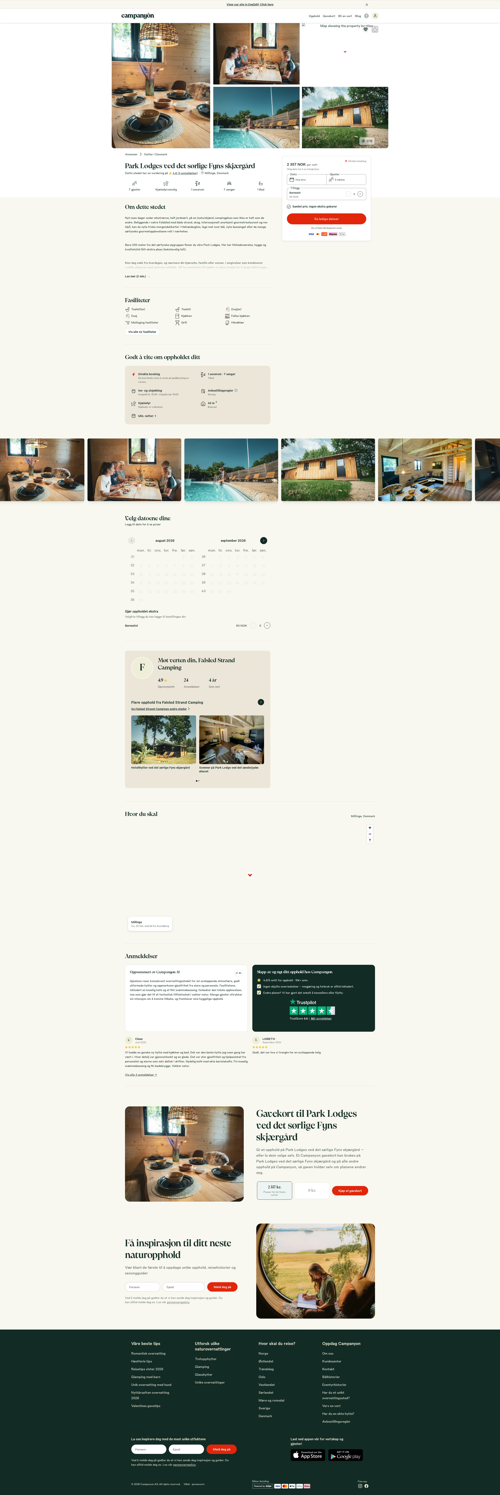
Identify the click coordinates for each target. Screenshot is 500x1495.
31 (141, 600)
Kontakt (328, 1369)
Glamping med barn (145, 1377)
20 (166, 583)
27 (166, 591)
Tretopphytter (206, 1359)
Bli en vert (345, 15)
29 (183, 591)
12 (158, 574)
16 (192, 574)
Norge (263, 1353)
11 (149, 574)
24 (141, 591)
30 (192, 591)
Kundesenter (331, 1361)
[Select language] (366, 15)
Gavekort (329, 15)
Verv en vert (331, 1406)
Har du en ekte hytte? (338, 1413)
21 (175, 583)
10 (141, 574)
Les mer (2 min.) (135, 276)
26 (158, 591)
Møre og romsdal (271, 1400)
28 (175, 591)
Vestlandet (267, 1384)
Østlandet (266, 1361)
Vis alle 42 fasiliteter (142, 331)
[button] (307, 179)
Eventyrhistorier (334, 1384)
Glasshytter (203, 1374)
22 (183, 583)
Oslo (262, 1377)
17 (141, 583)
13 (166, 574)
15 (183, 574)
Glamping (202, 1366)
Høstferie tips (141, 1361)
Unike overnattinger (210, 1382)
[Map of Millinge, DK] (345, 53)
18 (149, 583)
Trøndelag (266, 1369)
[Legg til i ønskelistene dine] (365, 29)
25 (149, 591)
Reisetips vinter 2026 (147, 1369)
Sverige (264, 1408)
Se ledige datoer (326, 219)
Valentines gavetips (145, 1406)
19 (158, 583)
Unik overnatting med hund (151, 1384)
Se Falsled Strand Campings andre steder (159, 708)
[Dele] (375, 29)
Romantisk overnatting (148, 1353)
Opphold (314, 15)
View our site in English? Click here (250, 4)
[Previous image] (7, 470)
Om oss (327, 1353)
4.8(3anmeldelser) (185, 172)
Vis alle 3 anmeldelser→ (141, 1074)
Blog (358, 15)
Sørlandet (266, 1392)
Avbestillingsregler (336, 1421)
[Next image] (493, 470)
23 (192, 583)
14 (175, 574)
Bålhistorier (331, 1377)
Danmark (265, 1416)
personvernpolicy (178, 1302)
